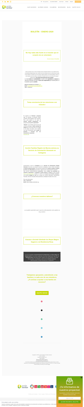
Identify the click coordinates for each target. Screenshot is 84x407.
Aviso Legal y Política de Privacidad (47, 394)
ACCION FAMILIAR (41, 399)
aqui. (49, 364)
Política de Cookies (33, 394)
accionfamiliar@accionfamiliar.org (42, 360)
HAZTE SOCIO (42, 293)
